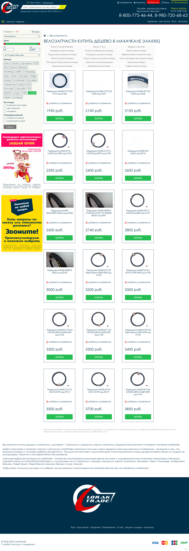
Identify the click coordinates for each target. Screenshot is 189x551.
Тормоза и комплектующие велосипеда (99, 62)
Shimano (23, 67)
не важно (11, 111)
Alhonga (23, 76)
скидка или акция (15, 118)
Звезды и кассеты (136, 47)
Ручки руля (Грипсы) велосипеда (62, 62)
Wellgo (33, 76)
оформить (153, 2)
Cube (16, 93)
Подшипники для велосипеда (62, 54)
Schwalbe (31, 80)
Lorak (21, 84)
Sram (6, 76)
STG (6, 67)
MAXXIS (32, 93)
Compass (17, 97)
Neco (7, 63)
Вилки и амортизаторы (62, 47)
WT (29, 88)
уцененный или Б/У (16, 121)
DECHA (7, 93)
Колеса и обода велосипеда (99, 50)
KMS (36, 63)
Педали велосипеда (136, 50)
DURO (19, 71)
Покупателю (108, 527)
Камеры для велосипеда (62, 50)
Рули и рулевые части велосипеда (136, 58)
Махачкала (47, 3)
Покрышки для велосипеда (99, 54)
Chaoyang (29, 71)
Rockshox (26, 63)
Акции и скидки (133, 527)
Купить (60, 118)
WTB (24, 93)
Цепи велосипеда (136, 62)
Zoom (13, 67)
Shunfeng (8, 71)
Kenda (7, 80)
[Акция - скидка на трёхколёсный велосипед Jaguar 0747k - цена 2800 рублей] (21, 161)
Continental (18, 80)
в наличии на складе (17, 105)
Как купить (164, 21)
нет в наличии (13, 108)
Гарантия (152, 21)
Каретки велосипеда (136, 66)
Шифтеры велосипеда (99, 66)
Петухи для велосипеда (62, 58)
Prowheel (8, 88)
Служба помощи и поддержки (18, 544)
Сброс (10, 126)
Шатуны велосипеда (62, 66)
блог (174, 21)
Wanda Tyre (10, 84)
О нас (120, 527)
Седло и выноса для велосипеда (99, 58)
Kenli (14, 76)
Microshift (20, 88)
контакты (183, 21)
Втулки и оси (99, 47)
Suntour (16, 63)
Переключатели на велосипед (136, 54)
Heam (7, 97)
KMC (28, 84)
